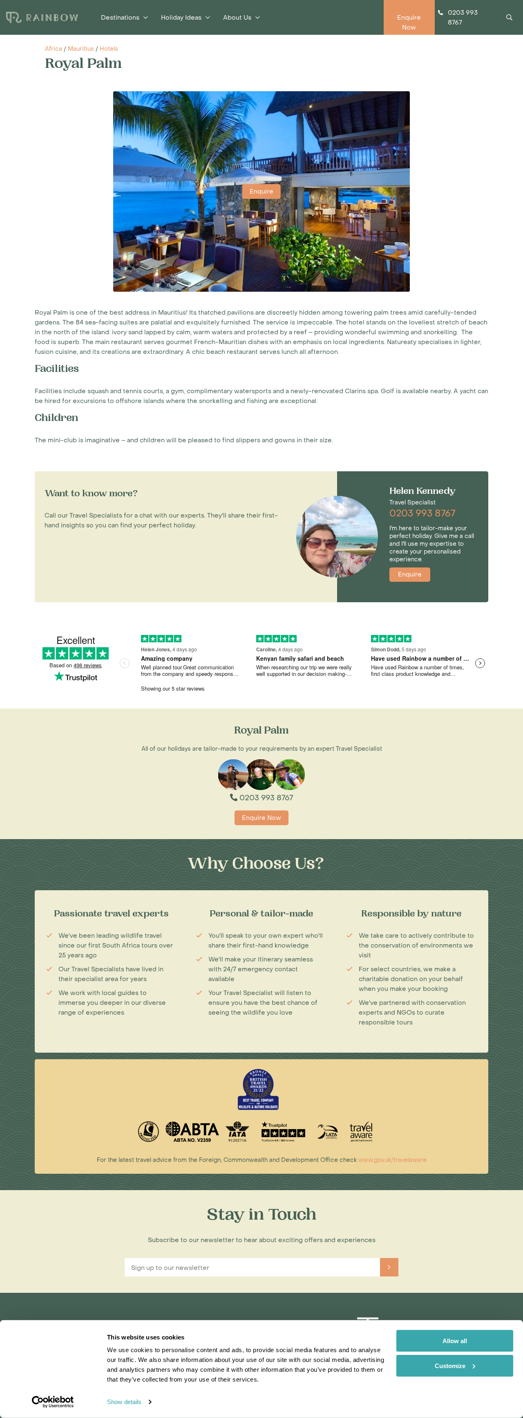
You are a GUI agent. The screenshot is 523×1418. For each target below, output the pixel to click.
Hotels (109, 49)
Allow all (455, 1340)
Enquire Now (261, 818)
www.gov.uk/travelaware (392, 1160)
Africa (53, 49)
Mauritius (81, 49)
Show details (124, 1401)
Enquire (261, 191)
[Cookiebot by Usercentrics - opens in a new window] (53, 1402)
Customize (450, 1365)
